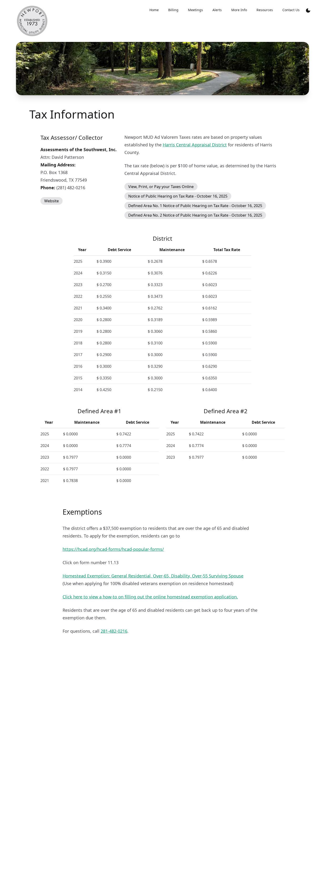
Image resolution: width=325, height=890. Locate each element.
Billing (173, 10)
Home (154, 10)
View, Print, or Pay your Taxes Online (161, 186)
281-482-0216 (114, 631)
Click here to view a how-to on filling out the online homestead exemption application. (150, 597)
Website (51, 201)
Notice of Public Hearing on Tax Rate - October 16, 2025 (177, 196)
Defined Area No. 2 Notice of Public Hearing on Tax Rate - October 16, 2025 (195, 215)
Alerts (217, 10)
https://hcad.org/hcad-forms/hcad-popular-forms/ (113, 549)
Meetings (195, 10)
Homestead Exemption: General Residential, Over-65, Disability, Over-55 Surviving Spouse (153, 576)
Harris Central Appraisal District (195, 145)
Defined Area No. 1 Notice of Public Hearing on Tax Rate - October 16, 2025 (195, 205)
